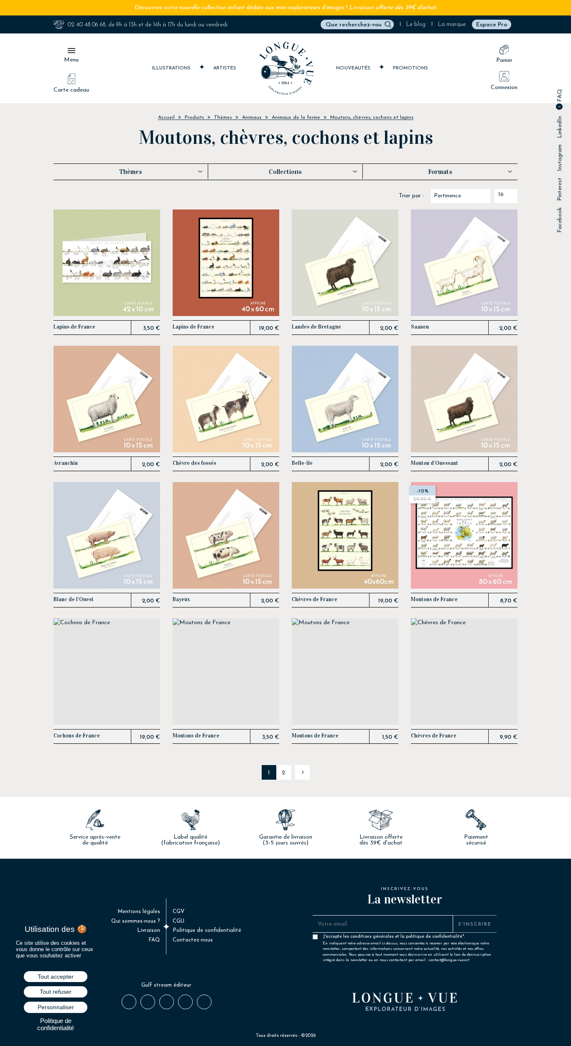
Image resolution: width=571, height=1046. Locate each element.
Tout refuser (55, 991)
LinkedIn (560, 127)
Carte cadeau (71, 90)
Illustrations (172, 68)
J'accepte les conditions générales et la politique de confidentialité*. (407, 938)
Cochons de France (77, 736)
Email (203, 1001)
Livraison (148, 930)
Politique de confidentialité (207, 930)
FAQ (560, 96)
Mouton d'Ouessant (434, 463)
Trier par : (411, 196)
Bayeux (181, 600)
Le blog (416, 24)
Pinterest (560, 189)
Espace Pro (491, 25)
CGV (178, 911)
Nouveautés (354, 68)
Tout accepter (56, 976)
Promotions (410, 68)
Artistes (224, 68)
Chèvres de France (314, 600)
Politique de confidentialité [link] (55, 1024)
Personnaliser (56, 1007)
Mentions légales (138, 911)
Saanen (420, 327)
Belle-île (302, 463)
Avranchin (66, 463)
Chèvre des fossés (194, 463)
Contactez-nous (193, 940)
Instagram (560, 158)
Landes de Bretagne (316, 327)
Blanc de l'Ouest (74, 600)
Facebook (560, 220)
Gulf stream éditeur (166, 985)
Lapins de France (74, 327)
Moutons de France (434, 600)
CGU (178, 921)
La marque (452, 24)
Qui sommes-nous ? (135, 921)
